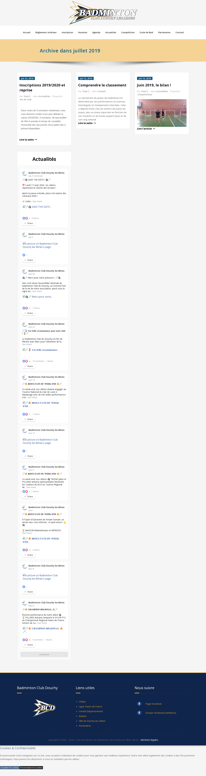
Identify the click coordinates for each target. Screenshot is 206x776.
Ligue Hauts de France (90, 706)
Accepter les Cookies (10, 767)
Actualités (110, 32)
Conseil (102, 91)
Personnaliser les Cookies (31, 767)
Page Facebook (154, 703)
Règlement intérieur (46, 32)
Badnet (82, 716)
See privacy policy (8, 763)
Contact (180, 32)
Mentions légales (149, 739)
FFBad (82, 701)
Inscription (67, 32)
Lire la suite (85, 123)
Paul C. (27, 96)
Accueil (26, 32)
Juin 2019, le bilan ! (154, 85)
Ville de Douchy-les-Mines (92, 720)
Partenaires (164, 32)
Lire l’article (144, 128)
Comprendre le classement (102, 85)
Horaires (82, 32)
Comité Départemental (91, 711)
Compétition (128, 32)
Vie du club (26, 99)
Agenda (96, 32)
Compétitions (144, 94)
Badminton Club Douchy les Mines (46, 172)
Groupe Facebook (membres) (161, 712)
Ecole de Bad (146, 32)
